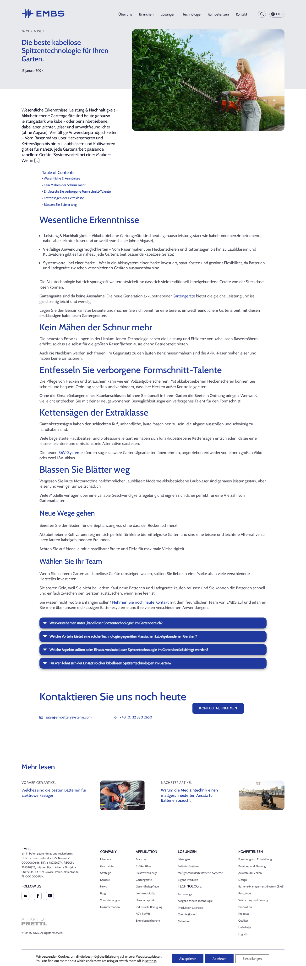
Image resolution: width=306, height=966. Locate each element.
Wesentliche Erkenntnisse (62, 178)
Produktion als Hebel (190, 907)
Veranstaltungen (110, 900)
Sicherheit (184, 921)
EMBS (25, 31)
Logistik (243, 934)
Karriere (105, 880)
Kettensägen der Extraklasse (64, 198)
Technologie (191, 14)
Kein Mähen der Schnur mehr (65, 185)
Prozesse (243, 913)
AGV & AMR (143, 913)
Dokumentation (110, 907)
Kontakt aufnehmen (218, 708)
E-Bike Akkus (143, 866)
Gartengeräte (184, 295)
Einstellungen (252, 958)
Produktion (245, 907)
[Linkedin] (25, 896)
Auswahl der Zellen (250, 873)
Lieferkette (244, 927)
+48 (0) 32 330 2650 (136, 717)
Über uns (125, 14)
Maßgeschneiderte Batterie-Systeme (200, 873)
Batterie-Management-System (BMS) (261, 886)
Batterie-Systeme (188, 866)
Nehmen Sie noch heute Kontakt (140, 602)
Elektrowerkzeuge (146, 873)
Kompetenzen (218, 14)
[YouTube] (50, 896)
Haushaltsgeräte (145, 900)
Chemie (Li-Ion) (187, 914)
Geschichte (107, 866)
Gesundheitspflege (147, 886)
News (103, 886)
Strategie (105, 873)
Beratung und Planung (252, 866)
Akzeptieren (187, 958)
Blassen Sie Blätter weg (60, 204)
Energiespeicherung (148, 920)
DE (278, 14)
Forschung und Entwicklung (255, 859)
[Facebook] (38, 896)
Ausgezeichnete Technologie (195, 901)
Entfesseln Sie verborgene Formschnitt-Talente (77, 191)
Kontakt (241, 14)
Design (242, 880)
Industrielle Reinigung (149, 907)
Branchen (146, 14)
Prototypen (245, 893)
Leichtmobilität (145, 893)
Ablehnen (219, 958)
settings (151, 961)
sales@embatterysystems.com (69, 717)
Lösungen (168, 14)
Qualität (243, 920)
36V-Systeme (71, 452)
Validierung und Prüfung (253, 900)
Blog (37, 31)
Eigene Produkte (188, 880)
